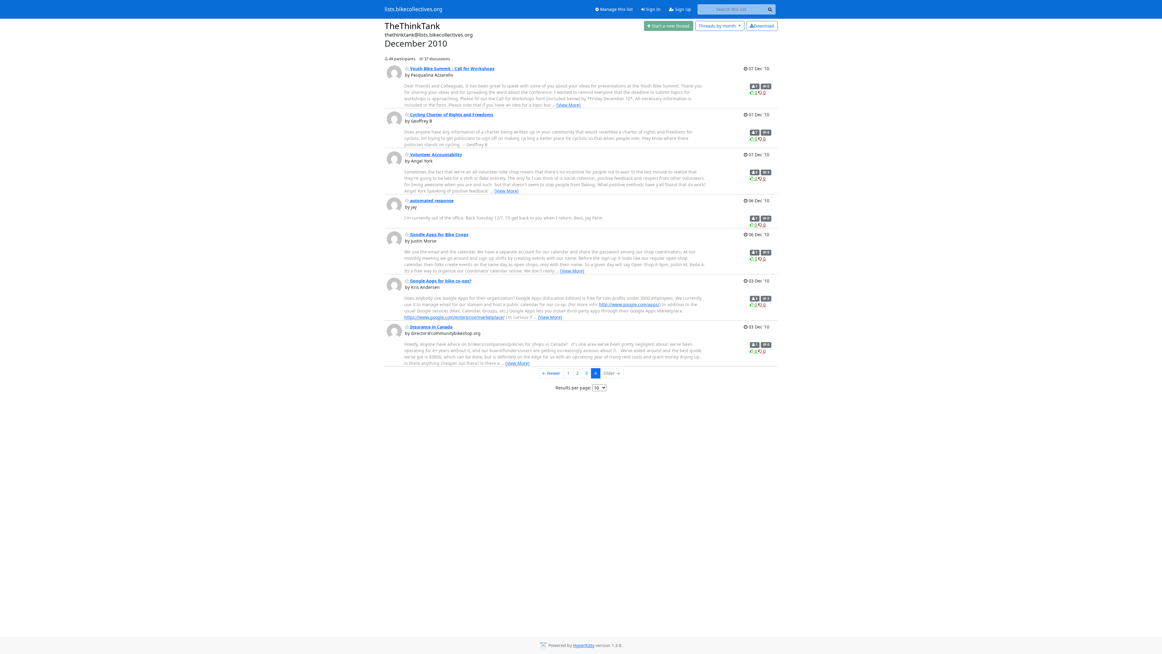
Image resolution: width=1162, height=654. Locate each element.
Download (764, 26)
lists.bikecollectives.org (413, 9)
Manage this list (616, 9)
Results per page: (573, 388)
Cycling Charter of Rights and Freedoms (451, 114)
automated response (431, 200)
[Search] (770, 9)
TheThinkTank (412, 25)
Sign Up (682, 9)
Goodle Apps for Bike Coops (438, 234)
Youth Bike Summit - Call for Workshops (451, 68)
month (718, 26)
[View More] (568, 105)
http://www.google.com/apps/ (629, 304)
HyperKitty (583, 645)
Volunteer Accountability (435, 154)
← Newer (551, 373)
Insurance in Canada (430, 327)
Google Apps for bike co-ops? (440, 281)
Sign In (653, 9)
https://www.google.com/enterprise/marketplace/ (454, 317)
